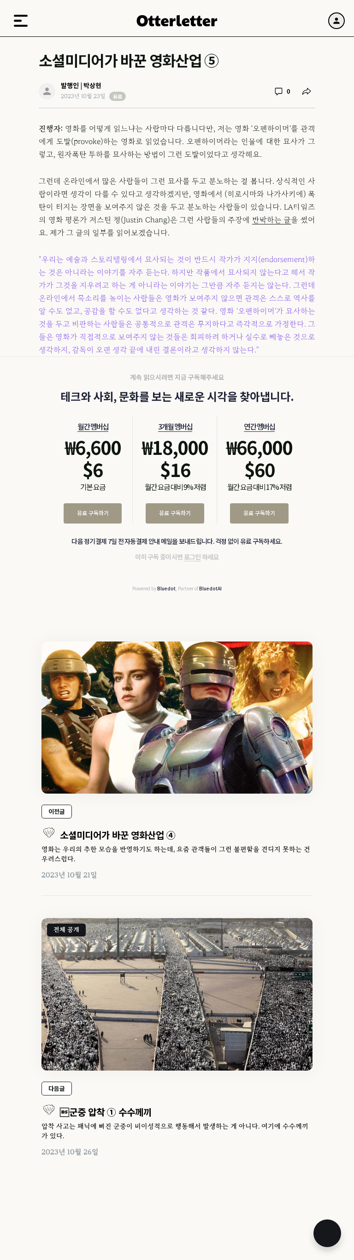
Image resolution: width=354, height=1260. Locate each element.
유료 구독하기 (93, 513)
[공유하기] (306, 91)
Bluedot (166, 588)
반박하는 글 (271, 220)
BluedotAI (210, 588)
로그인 (192, 556)
